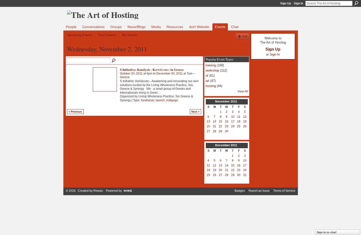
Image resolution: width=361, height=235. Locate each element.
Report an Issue (259, 190)
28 (214, 131)
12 (245, 116)
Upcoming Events (79, 35)
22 (220, 126)
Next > (195, 111)
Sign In (298, 3)
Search (356, 3)
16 (226, 121)
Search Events (114, 61)
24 (233, 126)
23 (226, 126)
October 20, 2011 (131, 73)
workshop (212, 70)
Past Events (107, 35)
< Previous (75, 111)
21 (214, 126)
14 (214, 121)
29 (220, 131)
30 (226, 131)
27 (208, 131)
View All (242, 91)
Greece (125, 77)
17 (233, 121)
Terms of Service (284, 190)
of (207, 75)
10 (233, 116)
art (207, 81)
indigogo (172, 100)
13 (208, 121)
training (211, 65)
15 (220, 121)
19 (245, 121)
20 (208, 126)
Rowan (98, 190)
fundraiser (147, 100)
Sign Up (285, 3)
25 (238, 126)
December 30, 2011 (169, 73)
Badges (240, 190)
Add (245, 36)
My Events (130, 35)
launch (160, 100)
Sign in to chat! (327, 232)
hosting (211, 86)
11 (238, 116)
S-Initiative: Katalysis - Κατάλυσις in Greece (152, 69)
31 (245, 175)
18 (238, 121)
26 (245, 126)
